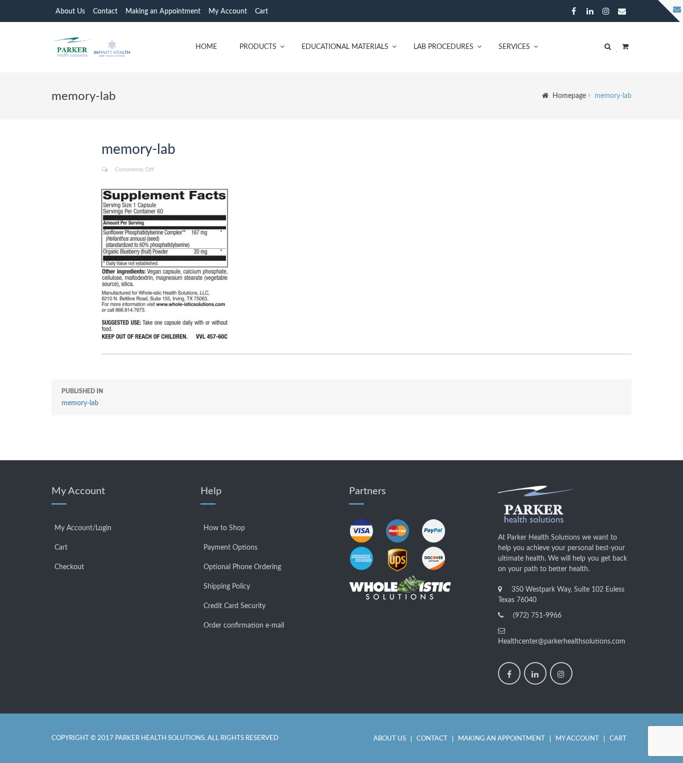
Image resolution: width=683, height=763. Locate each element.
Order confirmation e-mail (244, 625)
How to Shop (224, 528)
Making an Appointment (163, 11)
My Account (227, 11)
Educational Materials (345, 46)
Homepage (569, 95)
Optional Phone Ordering (242, 567)
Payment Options (231, 547)
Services (514, 46)
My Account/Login (83, 528)
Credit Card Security (235, 606)
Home (206, 46)
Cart (261, 11)
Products (258, 46)
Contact (105, 11)
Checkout (69, 567)
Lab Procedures (444, 46)
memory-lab (82, 397)
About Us (70, 11)
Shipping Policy (227, 586)
